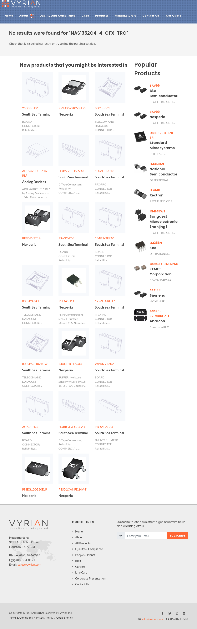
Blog (78, 560)
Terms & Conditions (21, 617)
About (79, 537)
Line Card (81, 572)
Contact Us (82, 584)
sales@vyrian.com (29, 564)
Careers (80, 566)
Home (79, 531)
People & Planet (85, 555)
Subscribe (178, 535)
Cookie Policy (64, 617)
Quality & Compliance (89, 549)
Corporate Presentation (90, 578)
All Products (83, 543)
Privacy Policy (44, 617)
